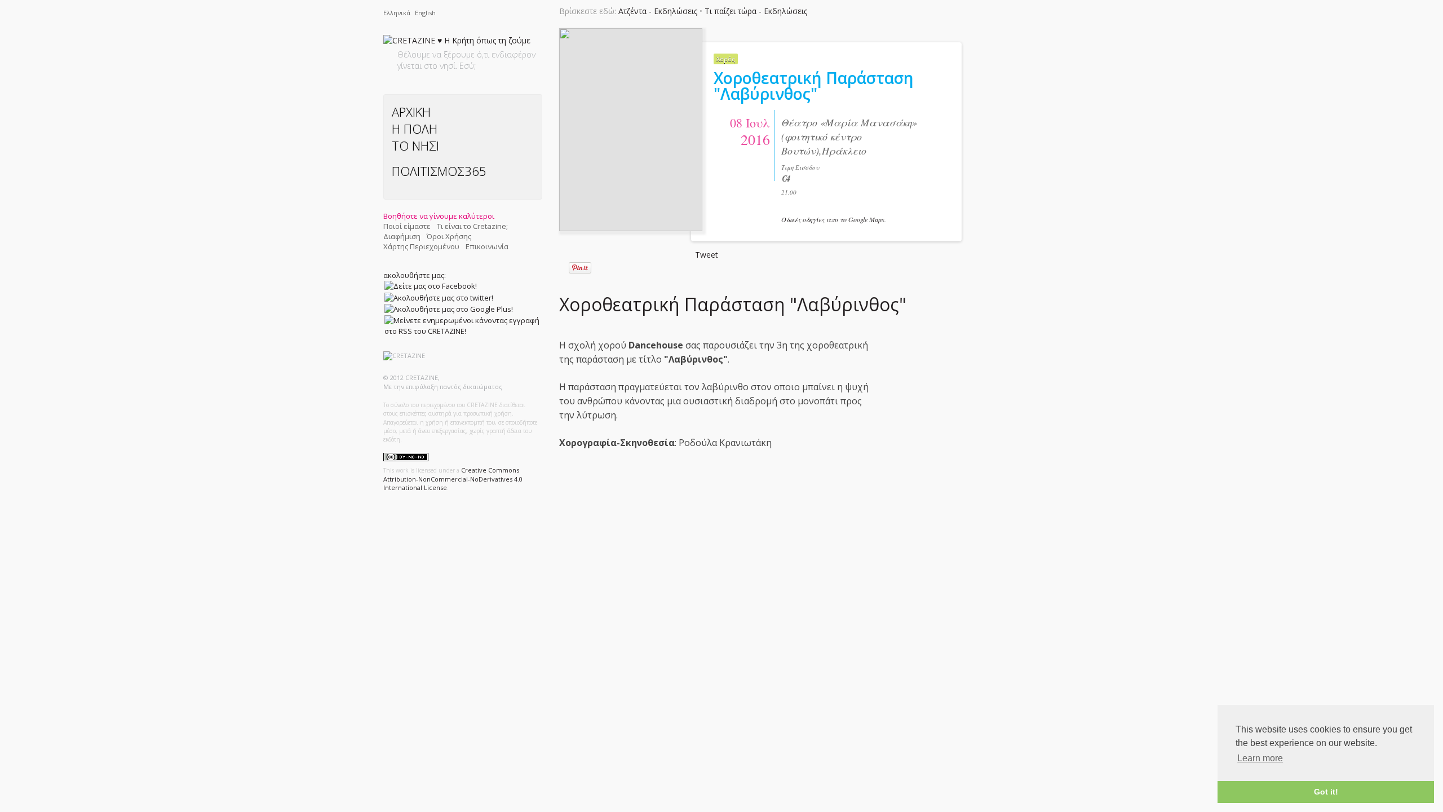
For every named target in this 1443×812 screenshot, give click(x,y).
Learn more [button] (1260, 758)
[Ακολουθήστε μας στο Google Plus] (448, 309)
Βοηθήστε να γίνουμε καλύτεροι (438, 216)
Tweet (706, 254)
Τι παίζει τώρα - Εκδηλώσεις (756, 11)
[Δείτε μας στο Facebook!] (430, 286)
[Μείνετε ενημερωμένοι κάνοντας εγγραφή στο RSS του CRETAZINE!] (462, 325)
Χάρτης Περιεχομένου (421, 246)
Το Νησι (415, 145)
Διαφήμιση (401, 236)
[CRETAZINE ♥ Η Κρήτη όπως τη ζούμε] (456, 42)
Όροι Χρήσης (449, 236)
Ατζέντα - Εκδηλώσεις (657, 11)
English (425, 12)
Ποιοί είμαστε (407, 226)
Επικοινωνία (487, 246)
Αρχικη (411, 111)
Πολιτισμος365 (439, 170)
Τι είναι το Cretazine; (472, 226)
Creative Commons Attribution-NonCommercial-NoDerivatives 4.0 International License (453, 479)
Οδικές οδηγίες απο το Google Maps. (833, 219)
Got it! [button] (1326, 791)
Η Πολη (414, 128)
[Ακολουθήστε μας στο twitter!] (438, 297)
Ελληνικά (397, 12)
